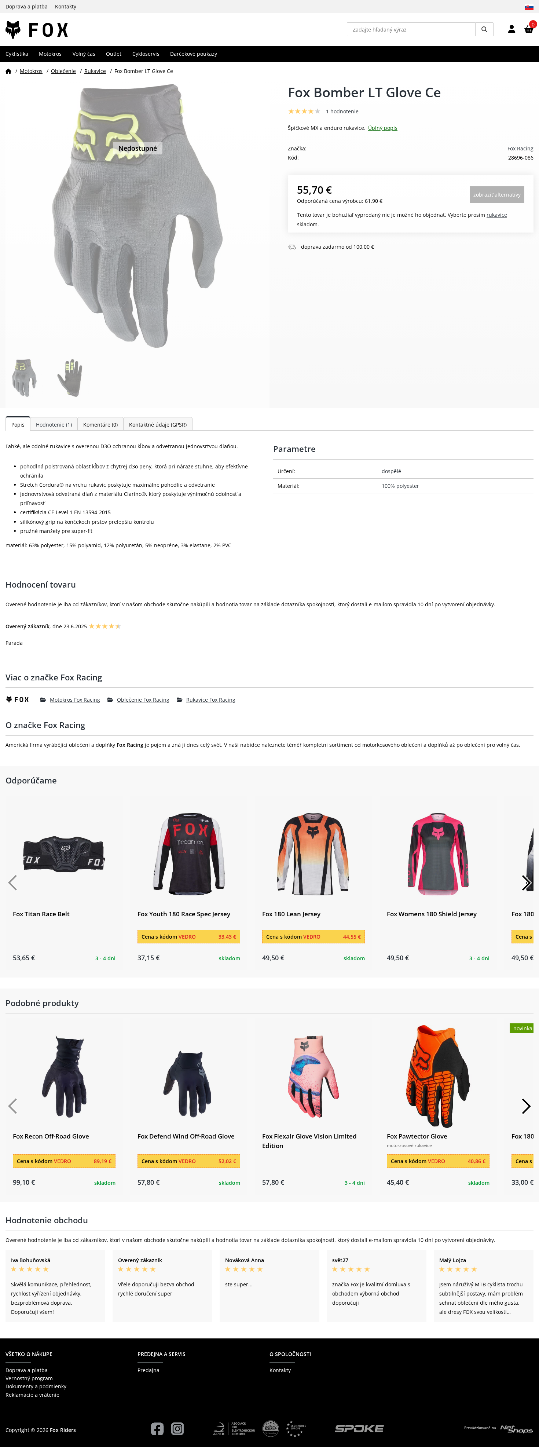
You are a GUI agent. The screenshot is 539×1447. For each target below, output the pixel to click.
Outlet (113, 53)
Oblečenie (63, 70)
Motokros (50, 53)
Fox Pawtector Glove (417, 1136)
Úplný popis (382, 127)
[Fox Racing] (23, 699)
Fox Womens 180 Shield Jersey (432, 914)
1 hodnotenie (342, 111)
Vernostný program (29, 1378)
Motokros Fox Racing (75, 699)
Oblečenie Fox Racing (143, 699)
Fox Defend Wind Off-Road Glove (186, 1136)
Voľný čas (84, 53)
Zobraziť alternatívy (497, 194)
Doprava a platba (27, 6)
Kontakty (65, 6)
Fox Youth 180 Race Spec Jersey (184, 914)
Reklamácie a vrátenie (32, 1394)
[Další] (526, 883)
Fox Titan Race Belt (41, 914)
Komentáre (100, 424)
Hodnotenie (54, 424)
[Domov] (8, 70)
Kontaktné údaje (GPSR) (158, 424)
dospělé (391, 471)
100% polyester (400, 485)
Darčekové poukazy (193, 53)
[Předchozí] (13, 883)
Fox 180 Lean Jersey (291, 914)
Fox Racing (520, 148)
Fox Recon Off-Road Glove (51, 1136)
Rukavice (95, 70)
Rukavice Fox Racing (210, 699)
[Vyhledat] (484, 29)
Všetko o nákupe (29, 1354)
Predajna (149, 1370)
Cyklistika (17, 53)
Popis (18, 424)
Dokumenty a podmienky (36, 1386)
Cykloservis (146, 53)
